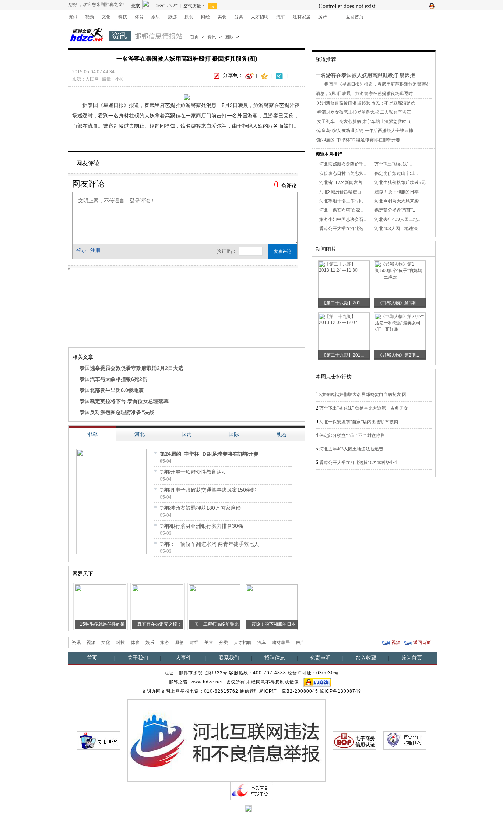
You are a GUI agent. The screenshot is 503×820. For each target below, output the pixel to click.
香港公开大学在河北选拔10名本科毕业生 (359, 462)
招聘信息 (274, 658)
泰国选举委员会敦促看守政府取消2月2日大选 (131, 368)
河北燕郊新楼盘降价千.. (342, 164)
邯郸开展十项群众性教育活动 (193, 472)
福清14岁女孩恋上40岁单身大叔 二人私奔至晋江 (364, 112)
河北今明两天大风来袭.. (397, 201)
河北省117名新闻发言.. (342, 182)
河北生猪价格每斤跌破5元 (400, 182)
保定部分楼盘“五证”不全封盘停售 (352, 435)
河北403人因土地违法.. (397, 228)
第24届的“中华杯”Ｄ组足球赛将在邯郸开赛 (209, 454)
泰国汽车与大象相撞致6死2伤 (113, 379)
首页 (194, 36)
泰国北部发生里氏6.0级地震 (112, 390)
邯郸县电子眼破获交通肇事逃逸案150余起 (208, 490)
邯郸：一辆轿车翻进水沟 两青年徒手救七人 (209, 544)
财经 (205, 17)
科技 (122, 17)
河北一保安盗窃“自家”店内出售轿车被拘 (358, 421)
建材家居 (301, 17)
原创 (188, 17)
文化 (106, 17)
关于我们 (137, 658)
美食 (222, 17)
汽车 (280, 17)
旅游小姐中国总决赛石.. (342, 219)
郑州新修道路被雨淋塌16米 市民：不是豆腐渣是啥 (366, 103)
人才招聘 (259, 17)
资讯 (72, 17)
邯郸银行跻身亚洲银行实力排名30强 (201, 526)
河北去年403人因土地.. (397, 219)
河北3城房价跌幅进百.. (341, 191)
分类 (238, 17)
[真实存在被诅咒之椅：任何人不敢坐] (157, 606)
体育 (139, 17)
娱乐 (155, 17)
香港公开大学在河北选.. (342, 228)
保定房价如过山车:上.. (396, 173)
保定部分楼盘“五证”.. (394, 210)
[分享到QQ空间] (264, 75)
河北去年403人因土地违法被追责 (351, 449)
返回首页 (354, 17)
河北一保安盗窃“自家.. (341, 210)
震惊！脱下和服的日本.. (397, 191)
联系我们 (229, 658)
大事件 (183, 658)
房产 (322, 17)
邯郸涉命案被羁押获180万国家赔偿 (200, 508)
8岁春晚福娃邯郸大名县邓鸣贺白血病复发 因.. (364, 394)
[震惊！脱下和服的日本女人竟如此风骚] (272, 606)
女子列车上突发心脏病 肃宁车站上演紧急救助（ (364, 121)
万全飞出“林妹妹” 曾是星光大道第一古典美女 (363, 408)
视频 (89, 17)
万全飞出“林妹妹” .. (393, 164)
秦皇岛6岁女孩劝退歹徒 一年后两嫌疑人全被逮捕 (365, 130)
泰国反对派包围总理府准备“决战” (118, 412)
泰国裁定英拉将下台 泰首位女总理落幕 (124, 401)
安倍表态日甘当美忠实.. (342, 173)
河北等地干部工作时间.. (342, 201)
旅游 (172, 17)
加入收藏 (366, 658)
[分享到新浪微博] (249, 75)
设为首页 (411, 658)
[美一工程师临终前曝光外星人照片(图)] (214, 606)
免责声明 (320, 658)
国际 (229, 36)
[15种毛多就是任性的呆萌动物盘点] (100, 606)
